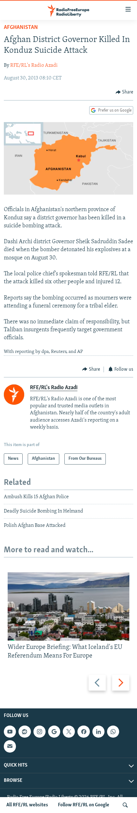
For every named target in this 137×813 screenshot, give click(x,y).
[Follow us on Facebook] (83, 732)
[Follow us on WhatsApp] (113, 732)
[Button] (124, 92)
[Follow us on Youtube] (10, 732)
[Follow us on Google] (54, 732)
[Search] (125, 805)
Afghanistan (21, 28)
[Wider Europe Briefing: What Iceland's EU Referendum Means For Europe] (68, 606)
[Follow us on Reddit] (24, 732)
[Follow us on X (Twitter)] (69, 732)
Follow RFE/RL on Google (83, 805)
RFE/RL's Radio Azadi (34, 65)
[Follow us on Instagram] (39, 732)
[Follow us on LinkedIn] (98, 732)
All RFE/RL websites (27, 805)
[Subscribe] (10, 746)
